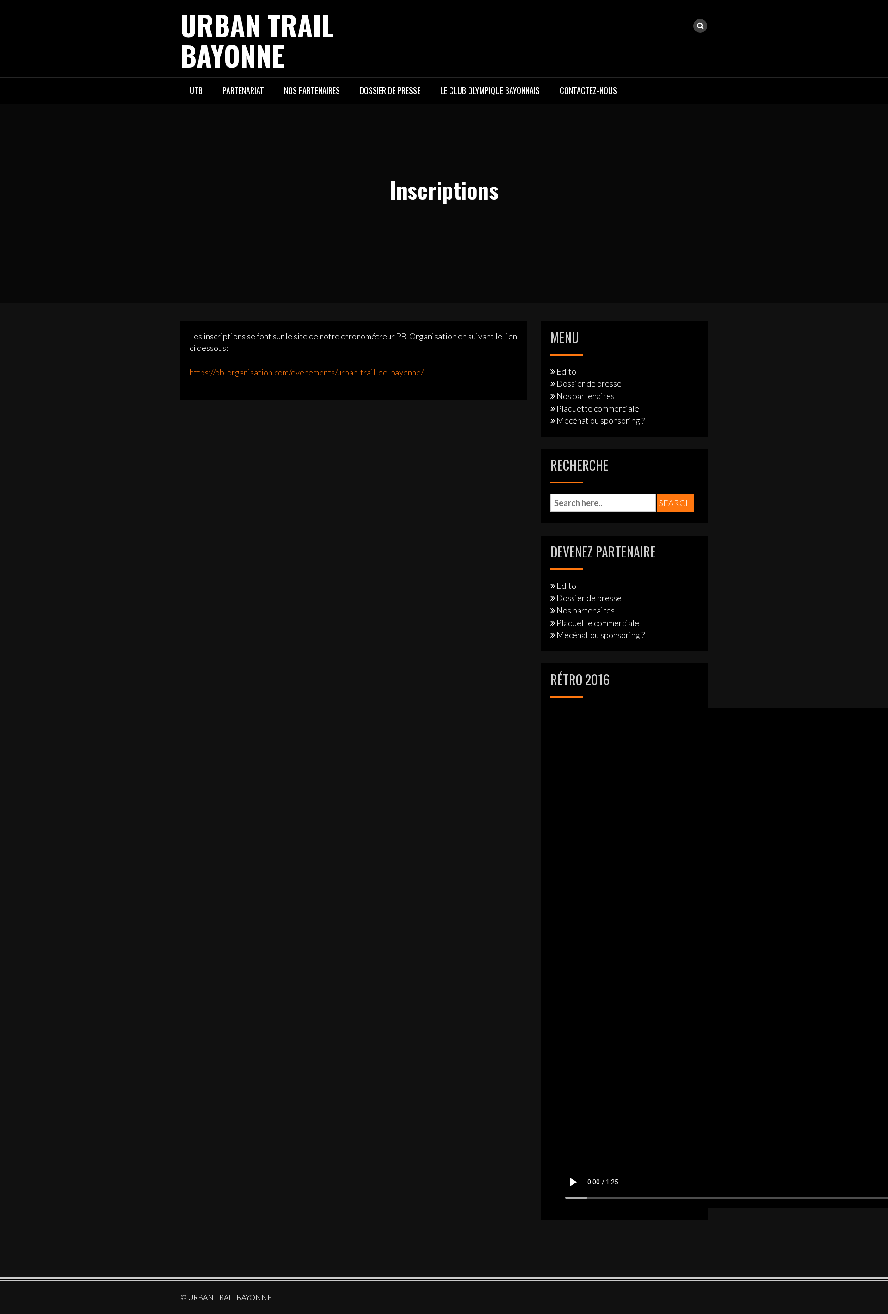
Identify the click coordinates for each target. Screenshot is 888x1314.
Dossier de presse (390, 90)
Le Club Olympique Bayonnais (490, 90)
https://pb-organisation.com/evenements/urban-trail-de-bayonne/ (307, 372)
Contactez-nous (588, 90)
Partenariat (243, 90)
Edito (566, 371)
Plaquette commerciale (597, 408)
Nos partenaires (312, 90)
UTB (196, 90)
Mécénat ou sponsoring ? (600, 420)
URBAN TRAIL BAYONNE (257, 39)
